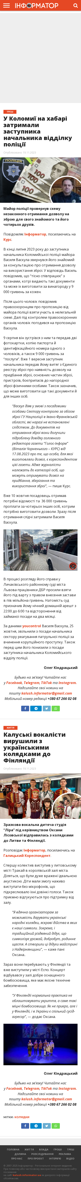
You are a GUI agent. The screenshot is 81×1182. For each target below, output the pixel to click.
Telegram (31, 682)
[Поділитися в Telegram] (36, 707)
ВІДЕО (70, 1158)
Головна (13, 1149)
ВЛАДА (43, 1149)
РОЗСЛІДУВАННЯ (42, 1154)
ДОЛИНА (20, 1154)
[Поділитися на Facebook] (25, 707)
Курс (7, 239)
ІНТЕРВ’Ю (55, 1158)
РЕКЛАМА (65, 1154)
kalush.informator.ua (27, 1175)
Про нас (16, 1158)
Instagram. (68, 682)
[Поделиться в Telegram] (36, 1124)
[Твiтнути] (47, 707)
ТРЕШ (70, 1149)
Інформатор (35, 234)
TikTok (46, 682)
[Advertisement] (40, 58)
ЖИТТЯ (29, 1149)
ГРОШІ (58, 1149)
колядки (21, 1117)
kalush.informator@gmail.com (46, 693)
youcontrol (31, 626)
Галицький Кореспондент (27, 855)
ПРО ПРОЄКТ (36, 1158)
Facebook (14, 682)
